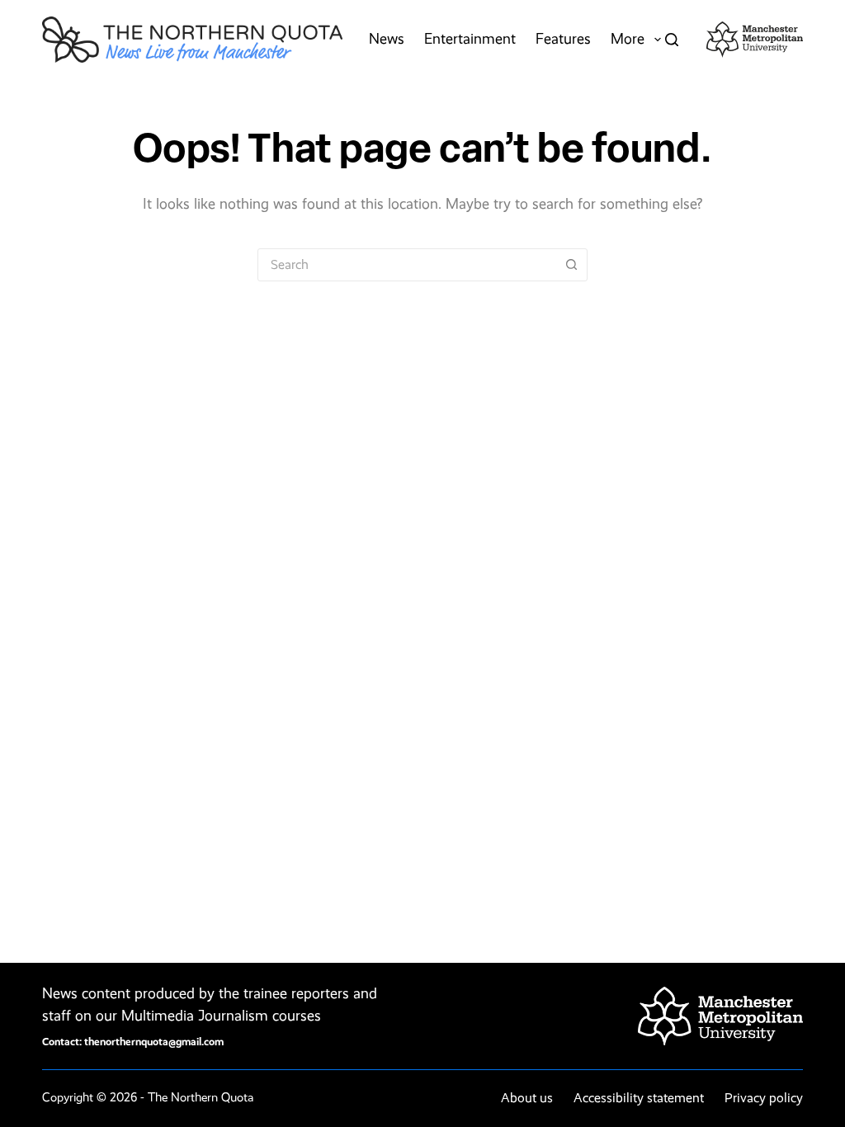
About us (527, 1098)
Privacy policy (764, 1098)
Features (563, 39)
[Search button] (571, 265)
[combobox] (406, 264)
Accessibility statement (639, 1098)
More (627, 39)
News (386, 39)
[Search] (671, 39)
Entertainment (470, 39)
